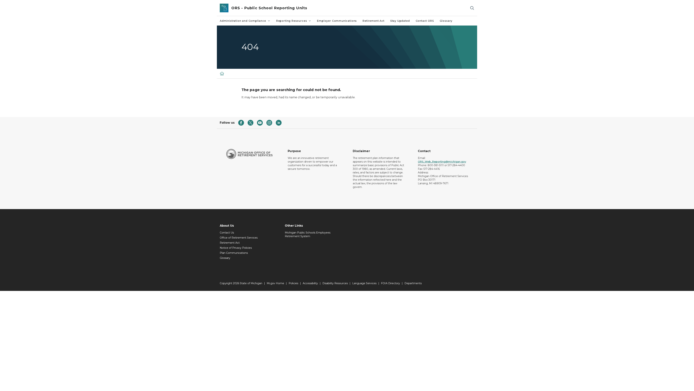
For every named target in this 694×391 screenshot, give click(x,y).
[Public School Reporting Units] (222, 73)
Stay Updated (400, 20)
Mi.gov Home (275, 283)
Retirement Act (373, 20)
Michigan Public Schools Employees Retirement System (307, 234)
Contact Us (227, 232)
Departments (413, 283)
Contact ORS (425, 20)
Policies (293, 283)
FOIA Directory (390, 283)
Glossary (446, 20)
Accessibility (310, 283)
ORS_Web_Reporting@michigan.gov (442, 161)
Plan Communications (234, 253)
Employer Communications (337, 20)
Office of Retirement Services (239, 237)
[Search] (472, 8)
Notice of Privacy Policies (236, 247)
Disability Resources (335, 283)
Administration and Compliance (243, 20)
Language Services (364, 283)
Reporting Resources (291, 20)
